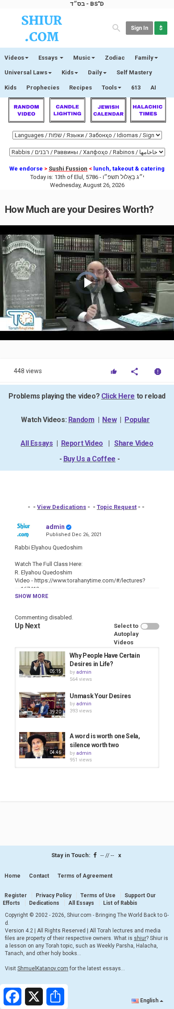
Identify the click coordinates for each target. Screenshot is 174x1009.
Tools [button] (109, 87)
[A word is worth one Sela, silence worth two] (42, 745)
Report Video (82, 443)
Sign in (139, 28)
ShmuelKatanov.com (42, 968)
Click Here (118, 396)
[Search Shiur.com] (116, 27)
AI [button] (153, 87)
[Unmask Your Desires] (42, 705)
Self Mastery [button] (134, 72)
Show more (31, 596)
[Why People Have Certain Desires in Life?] (42, 664)
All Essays (37, 443)
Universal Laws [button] (25, 72)
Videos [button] (14, 57)
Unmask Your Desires (100, 696)
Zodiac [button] (115, 57)
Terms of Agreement (85, 876)
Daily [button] (95, 72)
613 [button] (136, 87)
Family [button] (144, 57)
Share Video (133, 443)
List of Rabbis (120, 903)
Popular (136, 419)
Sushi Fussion (68, 168)
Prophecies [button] (42, 87)
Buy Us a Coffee (89, 459)
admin (55, 526)
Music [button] (82, 57)
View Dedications (61, 507)
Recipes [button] (80, 87)
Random (81, 419)
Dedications (44, 903)
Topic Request (117, 507)
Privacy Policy (53, 895)
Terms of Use (98, 895)
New (109, 419)
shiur (140, 938)
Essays (48, 57)
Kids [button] (68, 72)
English (149, 1000)
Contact (39, 876)
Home (12, 876)
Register (15, 895)
